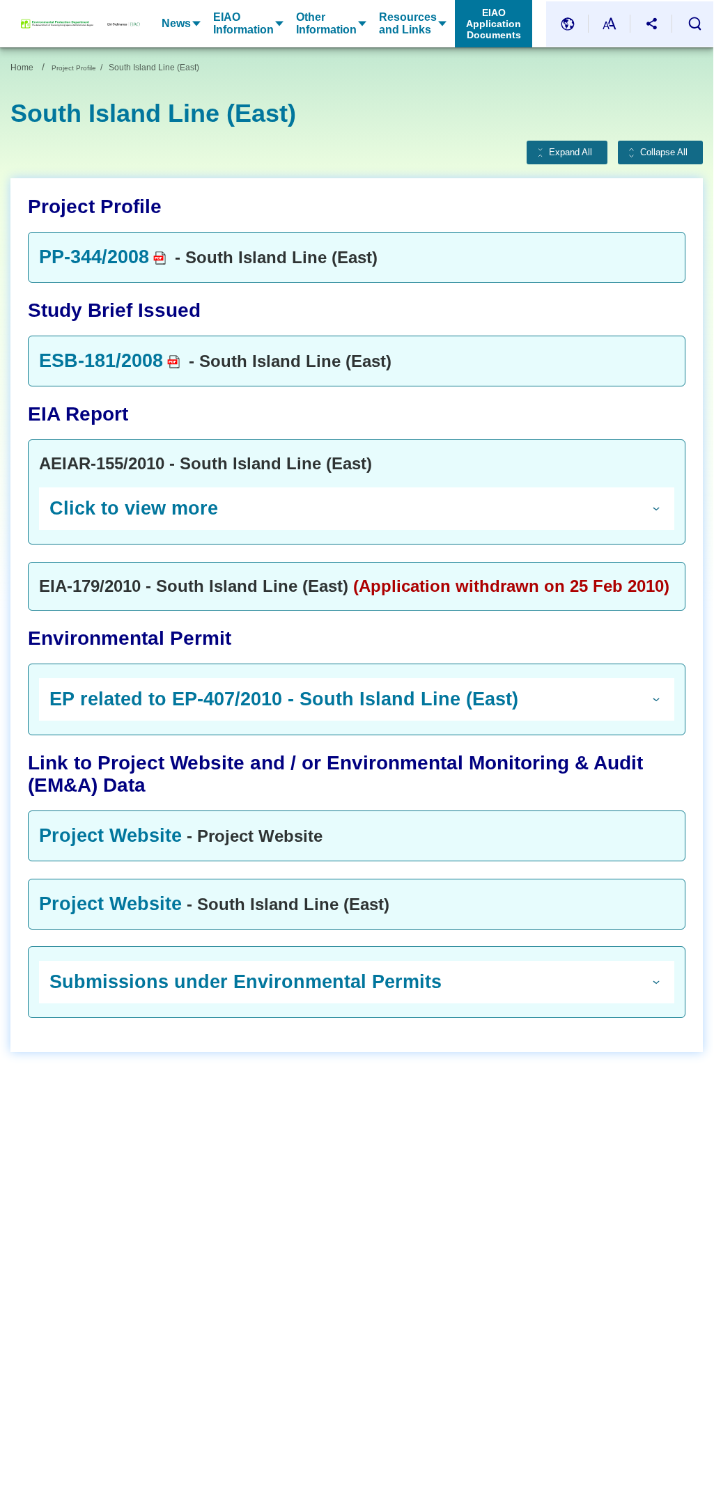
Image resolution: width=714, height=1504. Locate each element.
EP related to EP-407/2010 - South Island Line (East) (283, 699)
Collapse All (664, 152)
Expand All (570, 152)
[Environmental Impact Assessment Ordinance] (116, 23)
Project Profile (74, 68)
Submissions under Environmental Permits (245, 981)
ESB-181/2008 (101, 360)
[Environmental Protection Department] (57, 24)
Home (21, 67)
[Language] (568, 24)
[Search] (694, 23)
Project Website (110, 835)
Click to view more (133, 508)
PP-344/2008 (94, 256)
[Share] (651, 24)
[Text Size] (609, 24)
